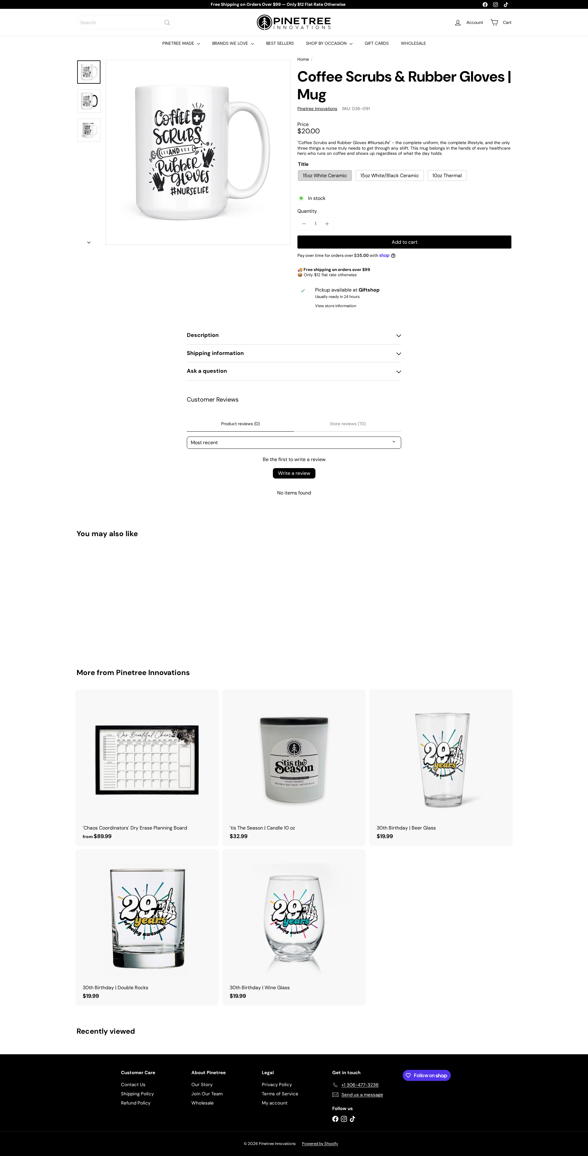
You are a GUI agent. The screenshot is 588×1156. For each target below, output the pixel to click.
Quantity (307, 211)
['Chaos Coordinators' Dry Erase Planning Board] (147, 767)
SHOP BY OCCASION (327, 43)
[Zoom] (198, 152)
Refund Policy (135, 1103)
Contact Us (133, 1085)
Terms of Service (280, 1094)
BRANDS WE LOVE (230, 43)
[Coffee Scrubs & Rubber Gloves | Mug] (110, 599)
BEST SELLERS (280, 43)
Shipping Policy (137, 1094)
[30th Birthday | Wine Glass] (294, 927)
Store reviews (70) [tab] (348, 423)
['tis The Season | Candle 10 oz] (294, 767)
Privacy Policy (277, 1085)
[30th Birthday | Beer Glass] (441, 767)
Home (303, 59)
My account (275, 1103)
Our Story (202, 1085)
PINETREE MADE (178, 43)
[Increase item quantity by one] (327, 223)
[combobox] (126, 22)
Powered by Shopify (320, 1143)
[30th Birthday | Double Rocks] (147, 927)
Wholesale (202, 1103)
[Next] (89, 240)
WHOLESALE (413, 43)
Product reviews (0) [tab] (240, 423)
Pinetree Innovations (153, 672)
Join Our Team (207, 1094)
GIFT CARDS (377, 43)
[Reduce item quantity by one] (304, 223)
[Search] (167, 22)
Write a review (294, 473)
